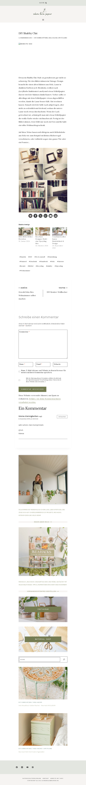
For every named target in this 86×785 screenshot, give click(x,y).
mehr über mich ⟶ (43, 522)
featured (23, 261)
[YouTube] (27, 767)
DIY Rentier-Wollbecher (57, 290)
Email (39, 364)
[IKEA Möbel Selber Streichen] (26, 231)
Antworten (62, 417)
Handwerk (43, 261)
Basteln (22, 257)
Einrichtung (52, 257)
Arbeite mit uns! (56, 778)
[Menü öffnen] (43, 19)
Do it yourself (39, 257)
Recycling (40, 266)
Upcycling (62, 38)
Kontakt (46, 778)
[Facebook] (17, 767)
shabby (49, 266)
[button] (30, 216)
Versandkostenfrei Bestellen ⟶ (43, 591)
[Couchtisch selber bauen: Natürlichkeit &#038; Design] (59, 231)
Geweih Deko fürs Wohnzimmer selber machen (27, 293)
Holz (52, 261)
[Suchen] (64, 659)
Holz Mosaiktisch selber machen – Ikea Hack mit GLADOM (37, 705)
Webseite (57, 364)
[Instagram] (22, 767)
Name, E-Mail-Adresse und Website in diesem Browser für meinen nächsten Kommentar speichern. (43, 371)
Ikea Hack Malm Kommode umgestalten (31, 752)
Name (22, 364)
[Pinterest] (32, 767)
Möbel (30, 266)
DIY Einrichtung (41, 38)
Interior (60, 261)
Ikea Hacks (53, 38)
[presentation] (43, 683)
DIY (30, 257)
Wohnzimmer (24, 271)
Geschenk (33, 261)
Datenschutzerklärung (32, 778)
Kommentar (24, 332)
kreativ (22, 266)
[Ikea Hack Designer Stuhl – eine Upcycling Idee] (42, 231)
